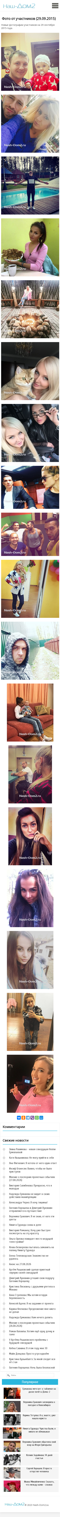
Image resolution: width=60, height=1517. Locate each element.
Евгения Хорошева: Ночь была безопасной (32, 1367)
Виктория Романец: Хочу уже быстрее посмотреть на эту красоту (30, 1232)
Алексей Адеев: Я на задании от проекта (31, 1303)
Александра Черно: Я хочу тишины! (28, 1202)
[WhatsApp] (37, 1118)
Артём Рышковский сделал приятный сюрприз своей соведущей (29, 1271)
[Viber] (32, 1118)
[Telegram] (28, 1118)
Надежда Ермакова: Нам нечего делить (31, 1317)
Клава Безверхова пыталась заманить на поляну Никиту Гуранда (31, 1249)
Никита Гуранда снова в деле (25, 1224)
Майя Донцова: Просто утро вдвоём (29, 1353)
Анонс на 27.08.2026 (20, 1264)
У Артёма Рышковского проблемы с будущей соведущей (28, 1341)
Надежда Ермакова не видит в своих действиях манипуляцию (29, 1195)
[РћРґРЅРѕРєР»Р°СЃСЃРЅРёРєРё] (23, 1118)
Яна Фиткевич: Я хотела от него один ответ (33, 1163)
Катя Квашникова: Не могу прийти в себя (31, 1157)
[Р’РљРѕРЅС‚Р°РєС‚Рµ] (19, 1118)
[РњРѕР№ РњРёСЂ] (41, 1118)
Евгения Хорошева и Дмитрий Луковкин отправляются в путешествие (30, 1209)
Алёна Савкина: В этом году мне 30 (28, 1348)
